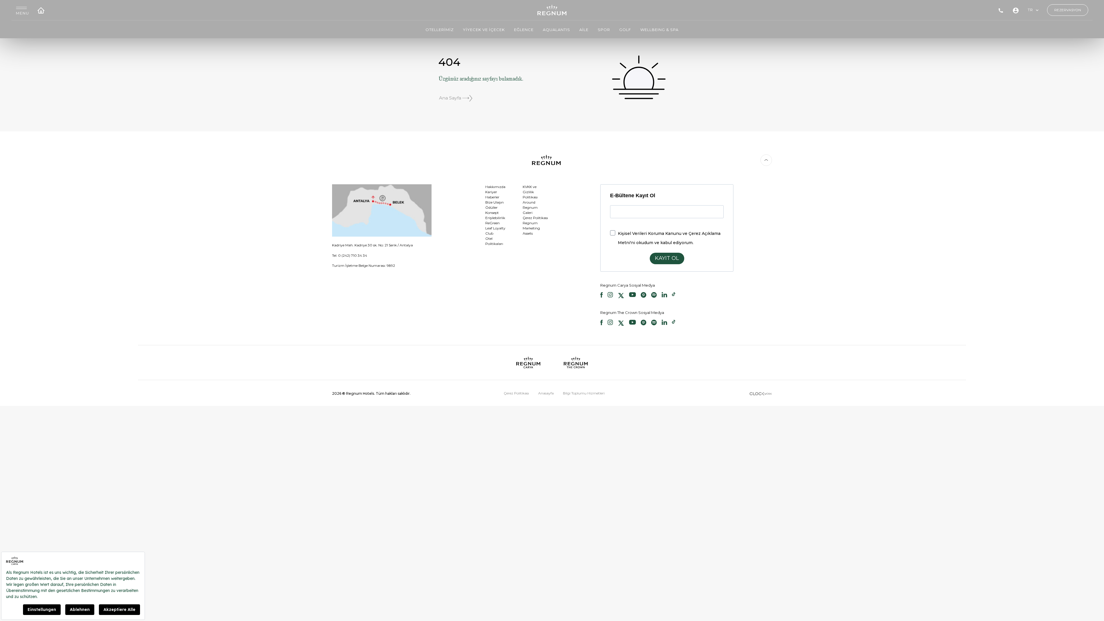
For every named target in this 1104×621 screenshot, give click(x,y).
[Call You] (1001, 10)
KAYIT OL (667, 258)
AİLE (584, 29)
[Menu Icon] (22, 10)
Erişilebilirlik (495, 218)
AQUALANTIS (556, 29)
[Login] (1015, 10)
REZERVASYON (1067, 10)
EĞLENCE (524, 29)
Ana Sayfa (450, 98)
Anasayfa (546, 393)
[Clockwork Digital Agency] (761, 393)
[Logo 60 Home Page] (552, 10)
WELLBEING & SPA (659, 29)
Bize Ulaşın (494, 202)
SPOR (604, 29)
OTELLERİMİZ (439, 29)
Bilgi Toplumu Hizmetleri (584, 393)
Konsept (492, 212)
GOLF (625, 29)
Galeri (527, 212)
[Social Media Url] (601, 295)
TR (1030, 10)
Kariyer (491, 192)
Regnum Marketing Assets (531, 228)
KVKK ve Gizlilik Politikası (530, 192)
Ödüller (491, 207)
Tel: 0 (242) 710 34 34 (349, 255)
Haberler (492, 197)
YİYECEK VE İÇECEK (484, 29)
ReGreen (492, 223)
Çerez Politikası (535, 218)
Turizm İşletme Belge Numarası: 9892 (363, 265)
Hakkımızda (495, 187)
